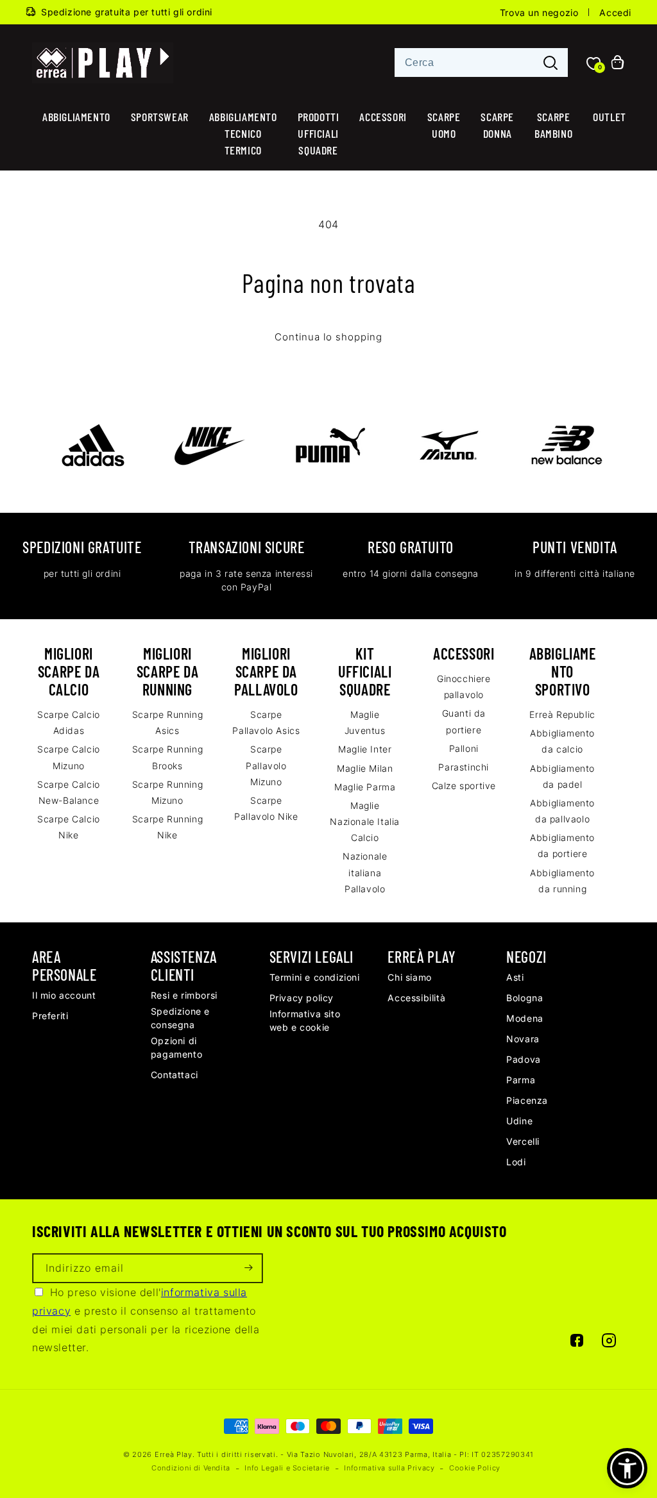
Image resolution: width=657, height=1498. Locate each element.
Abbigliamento (76, 117)
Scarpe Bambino (553, 125)
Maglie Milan (365, 768)
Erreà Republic (562, 714)
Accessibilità (416, 997)
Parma (520, 1079)
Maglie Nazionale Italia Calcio (365, 821)
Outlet (609, 117)
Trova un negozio (539, 12)
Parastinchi (463, 766)
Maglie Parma (364, 786)
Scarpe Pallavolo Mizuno (266, 765)
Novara (523, 1038)
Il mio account (64, 995)
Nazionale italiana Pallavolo (365, 872)
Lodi (515, 1161)
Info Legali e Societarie (286, 1467)
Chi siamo (409, 977)
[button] (627, 1468)
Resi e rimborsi (184, 995)
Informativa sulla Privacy (389, 1467)
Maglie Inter (364, 749)
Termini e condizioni (314, 977)
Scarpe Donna (497, 125)
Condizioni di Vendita (190, 1467)
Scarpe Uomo (444, 125)
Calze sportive (464, 785)
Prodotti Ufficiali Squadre (318, 133)
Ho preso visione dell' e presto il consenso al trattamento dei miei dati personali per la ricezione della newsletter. (146, 1320)
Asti (515, 977)
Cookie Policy (474, 1467)
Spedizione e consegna (180, 1018)
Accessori (382, 117)
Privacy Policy (301, 997)
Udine (519, 1120)
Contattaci (174, 1074)
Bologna (524, 997)
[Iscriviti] (248, 1268)
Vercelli (523, 1141)
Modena (524, 1018)
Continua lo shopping (328, 337)
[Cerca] (550, 63)
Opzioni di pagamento (176, 1047)
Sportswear (160, 117)
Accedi (615, 12)
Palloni (464, 748)
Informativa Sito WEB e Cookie (305, 1020)
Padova (523, 1059)
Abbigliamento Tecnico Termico (243, 133)
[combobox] (481, 62)
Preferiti (50, 1015)
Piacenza (527, 1100)
